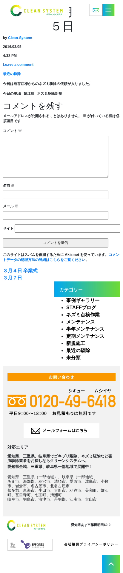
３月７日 (12, 277)
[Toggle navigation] (101, 9)
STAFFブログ (81, 307)
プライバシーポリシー (99, 544)
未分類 (73, 357)
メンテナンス (80, 321)
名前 (9, 185)
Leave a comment (18, 65)
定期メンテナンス (85, 336)
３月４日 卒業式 (20, 270)
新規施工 (75, 343)
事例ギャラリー (83, 300)
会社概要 (72, 544)
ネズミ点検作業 (83, 314)
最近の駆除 (12, 74)
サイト (8, 228)
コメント (12, 131)
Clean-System (20, 38)
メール (10, 206)
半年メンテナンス (85, 328)
